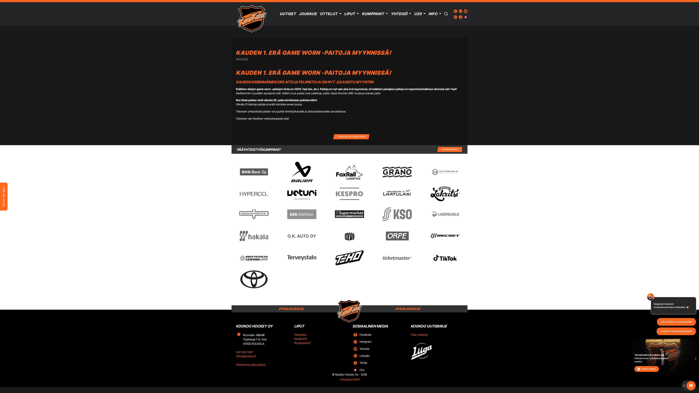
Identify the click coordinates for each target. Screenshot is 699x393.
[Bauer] (301, 172)
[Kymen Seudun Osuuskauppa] (397, 214)
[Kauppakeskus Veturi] (301, 194)
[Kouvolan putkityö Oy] (253, 214)
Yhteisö (399, 14)
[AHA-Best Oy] (253, 172)
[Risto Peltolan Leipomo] (253, 258)
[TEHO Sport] (349, 257)
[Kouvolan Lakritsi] (445, 193)
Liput (349, 14)
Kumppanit (373, 14)
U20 (418, 14)
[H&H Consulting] (445, 172)
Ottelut (328, 14)
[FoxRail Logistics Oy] (349, 172)
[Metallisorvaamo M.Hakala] (253, 236)
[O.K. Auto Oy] (301, 236)
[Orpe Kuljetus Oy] (397, 236)
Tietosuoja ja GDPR (350, 379)
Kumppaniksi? (302, 343)
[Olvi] (349, 236)
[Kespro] (349, 194)
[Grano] (397, 172)
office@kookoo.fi (246, 356)
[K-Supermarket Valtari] (349, 214)
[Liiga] (437, 350)
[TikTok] (445, 258)
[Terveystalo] (301, 258)
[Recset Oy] (445, 236)
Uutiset (288, 14)
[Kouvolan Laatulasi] (397, 193)
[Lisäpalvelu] (445, 214)
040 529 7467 (244, 352)
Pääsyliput (300, 334)
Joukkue (308, 14)
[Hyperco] (254, 194)
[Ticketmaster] (397, 258)
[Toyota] (253, 279)
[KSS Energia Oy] (301, 214)
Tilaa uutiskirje (419, 334)
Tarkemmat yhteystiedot (250, 364)
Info (433, 14)
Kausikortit (300, 338)
